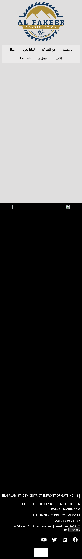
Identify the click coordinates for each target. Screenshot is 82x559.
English (25, 58)
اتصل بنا (42, 58)
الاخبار (58, 58)
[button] (41, 552)
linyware (74, 529)
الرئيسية (68, 49)
